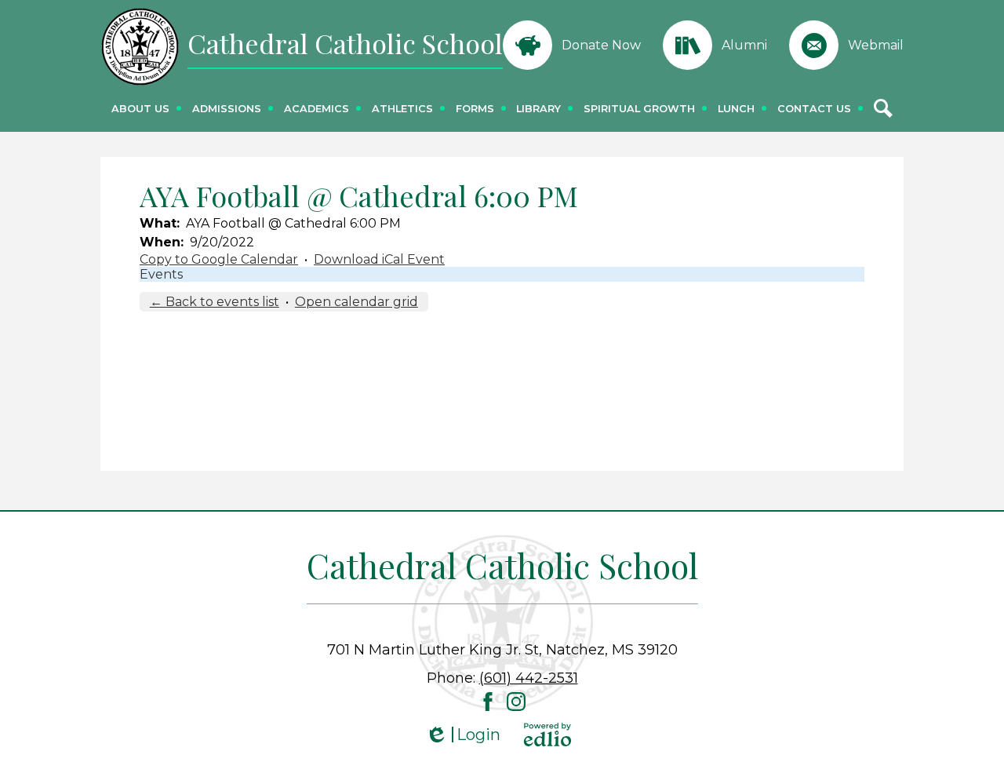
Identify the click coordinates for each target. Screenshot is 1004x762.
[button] (140, 108)
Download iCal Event (379, 259)
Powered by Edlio (547, 734)
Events (161, 274)
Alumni (744, 45)
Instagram (516, 701)
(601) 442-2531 (528, 678)
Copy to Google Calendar (219, 259)
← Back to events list (214, 301)
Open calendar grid (356, 301)
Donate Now (601, 45)
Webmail (876, 45)
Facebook (487, 701)
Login (462, 735)
